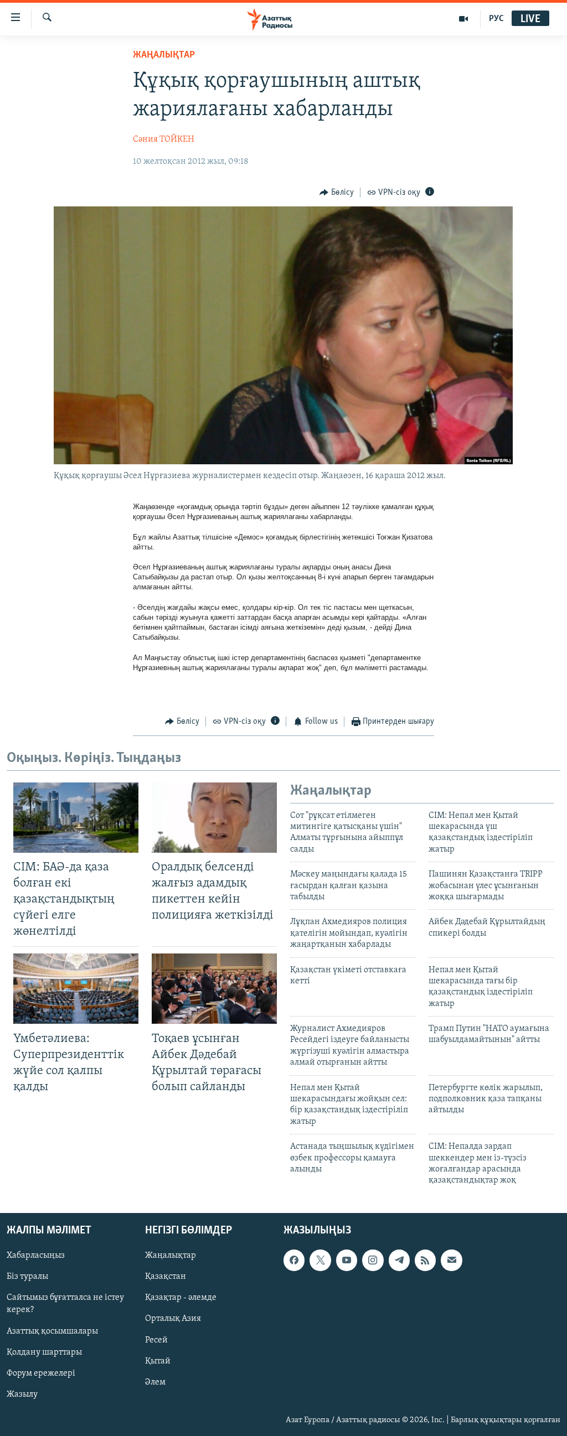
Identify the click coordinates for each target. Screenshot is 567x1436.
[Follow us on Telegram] (399, 1260)
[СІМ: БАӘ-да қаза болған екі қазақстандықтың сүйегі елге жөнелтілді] (75, 817)
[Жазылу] (451, 1260)
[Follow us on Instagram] (372, 1260)
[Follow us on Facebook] (294, 1260)
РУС (496, 18)
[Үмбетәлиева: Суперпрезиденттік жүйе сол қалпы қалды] (75, 988)
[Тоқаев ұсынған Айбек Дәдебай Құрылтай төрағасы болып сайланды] (214, 988)
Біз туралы (27, 1276)
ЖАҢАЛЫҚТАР (164, 55)
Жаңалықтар (170, 1255)
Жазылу (22, 1394)
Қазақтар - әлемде (181, 1297)
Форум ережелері (41, 1372)
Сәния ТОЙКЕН (163, 139)
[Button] (336, 192)
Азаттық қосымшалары (52, 1330)
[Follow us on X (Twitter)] (320, 1260)
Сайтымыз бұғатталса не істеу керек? (65, 1303)
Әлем (155, 1381)
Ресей (156, 1339)
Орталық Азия (173, 1318)
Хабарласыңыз (36, 1255)
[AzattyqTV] (464, 19)
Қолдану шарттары (44, 1351)
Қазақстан (165, 1276)
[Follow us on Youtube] (346, 1260)
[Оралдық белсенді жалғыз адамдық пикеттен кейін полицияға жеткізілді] (214, 817)
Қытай (158, 1360)
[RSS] (425, 1260)
